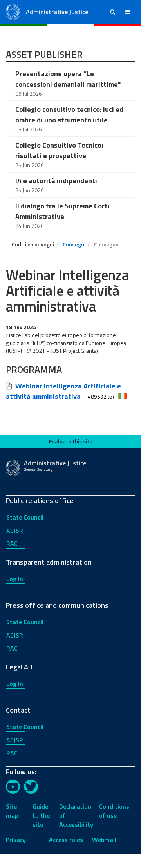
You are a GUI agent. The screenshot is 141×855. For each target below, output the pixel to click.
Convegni (74, 244)
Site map (12, 811)
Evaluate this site (70, 441)
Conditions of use (114, 811)
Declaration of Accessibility (76, 815)
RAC (12, 543)
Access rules (66, 839)
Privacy (16, 839)
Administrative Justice (57, 11)
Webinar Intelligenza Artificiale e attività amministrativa (63, 391)
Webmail (104, 839)
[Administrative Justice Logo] (13, 11)
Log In (14, 578)
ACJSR (14, 530)
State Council (24, 517)
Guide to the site (41, 815)
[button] (112, 12)
